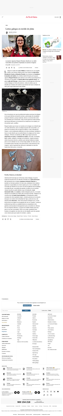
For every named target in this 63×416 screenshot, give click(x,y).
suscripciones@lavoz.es (39, 402)
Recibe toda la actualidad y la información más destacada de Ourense (53, 384)
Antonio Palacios (35, 216)
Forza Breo (34, 358)
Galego (49, 310)
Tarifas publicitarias (6, 343)
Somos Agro (35, 335)
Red (49, 325)
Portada (34, 315)
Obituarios (34, 339)
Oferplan (4, 347)
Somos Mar (34, 337)
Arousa (18, 319)
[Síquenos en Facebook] (44, 391)
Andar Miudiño (35, 356)
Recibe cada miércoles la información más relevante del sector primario (33, 374)
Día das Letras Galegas (12, 216)
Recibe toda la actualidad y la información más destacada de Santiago (14, 384)
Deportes (34, 327)
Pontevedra (19, 335)
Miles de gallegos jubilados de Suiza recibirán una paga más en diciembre (52, 50)
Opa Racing (35, 352)
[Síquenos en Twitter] (47, 391)
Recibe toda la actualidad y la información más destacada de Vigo (33, 384)
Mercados (50, 341)
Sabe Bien (50, 317)
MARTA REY (44, 62)
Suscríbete (4, 322)
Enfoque (49, 331)
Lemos (18, 329)
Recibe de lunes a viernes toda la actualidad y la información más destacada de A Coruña (34, 379)
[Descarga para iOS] (15, 392)
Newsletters (4, 329)
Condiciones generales (36, 414)
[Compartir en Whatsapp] (7, 68)
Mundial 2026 (35, 346)
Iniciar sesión (36, 305)
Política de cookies (29, 414)
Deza (18, 325)
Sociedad (34, 329)
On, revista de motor (52, 349)
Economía (34, 319)
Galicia (34, 317)
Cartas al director (5, 336)
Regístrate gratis (27, 305)
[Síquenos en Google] (51, 395)
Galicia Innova (51, 337)
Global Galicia (51, 319)
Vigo (18, 339)
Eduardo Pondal (20, 216)
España (34, 321)
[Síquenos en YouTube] (57, 391)
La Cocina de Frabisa (52, 323)
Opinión (34, 325)
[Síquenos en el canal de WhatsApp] (47, 395)
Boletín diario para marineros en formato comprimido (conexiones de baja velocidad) (52, 374)
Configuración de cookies (46, 414)
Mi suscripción (5, 316)
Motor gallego (35, 362)
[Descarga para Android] (18, 392)
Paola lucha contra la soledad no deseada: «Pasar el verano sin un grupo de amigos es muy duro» (49, 58)
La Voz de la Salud (52, 315)
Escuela (49, 347)
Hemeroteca (4, 320)
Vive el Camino (51, 333)
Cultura (34, 331)
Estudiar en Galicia (52, 321)
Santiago (19, 337)
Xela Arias (25, 216)
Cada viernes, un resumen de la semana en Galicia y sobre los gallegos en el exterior (13, 379)
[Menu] (2, 17)
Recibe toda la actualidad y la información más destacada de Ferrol (53, 379)
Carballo (19, 323)
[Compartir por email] (9, 68)
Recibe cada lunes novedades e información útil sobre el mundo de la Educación (14, 374)
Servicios (4, 345)
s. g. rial (44, 52)
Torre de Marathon (36, 348)
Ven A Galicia (51, 329)
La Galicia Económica (37, 341)
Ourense (19, 333)
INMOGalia (4, 349)
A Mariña (19, 317)
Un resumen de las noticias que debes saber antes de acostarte (33, 368)
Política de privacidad (21, 414)
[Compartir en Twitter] (14, 68)
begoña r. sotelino (13, 32)
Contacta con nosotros (7, 338)
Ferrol (18, 327)
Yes (48, 345)
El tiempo (34, 343)
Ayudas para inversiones (7, 360)
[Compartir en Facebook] (12, 68)
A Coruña (19, 315)
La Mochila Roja (51, 335)
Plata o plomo (51, 327)
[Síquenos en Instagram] (51, 391)
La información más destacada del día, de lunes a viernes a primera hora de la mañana (14, 368)
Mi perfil (3, 327)
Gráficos (34, 333)
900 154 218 (23, 402)
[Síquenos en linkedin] (54, 391)
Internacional (35, 323)
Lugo (18, 331)
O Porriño (29, 216)
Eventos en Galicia (6, 351)
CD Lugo (34, 354)
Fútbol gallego (35, 360)
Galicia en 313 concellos (22, 341)
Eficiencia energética (6, 358)
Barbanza (19, 321)
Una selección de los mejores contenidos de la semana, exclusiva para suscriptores (53, 368)
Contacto (4, 353)
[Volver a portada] (31, 17)
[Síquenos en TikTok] (44, 395)
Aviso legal (15, 414)
